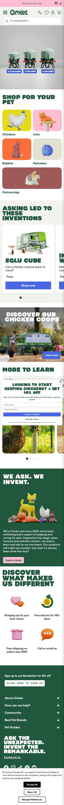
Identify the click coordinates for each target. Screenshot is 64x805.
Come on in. (12, 757)
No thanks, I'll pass (32, 419)
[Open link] (32, 57)
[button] (32, 727)
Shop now (28, 285)
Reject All (32, 792)
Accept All (32, 784)
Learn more (13, 560)
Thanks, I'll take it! (32, 414)
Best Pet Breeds (15, 720)
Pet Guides (12, 727)
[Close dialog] (60, 381)
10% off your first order (32, 3)
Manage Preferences (32, 799)
